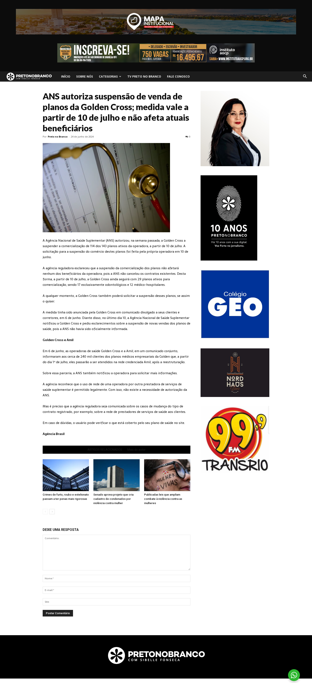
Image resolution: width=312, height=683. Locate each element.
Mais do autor (136, 449)
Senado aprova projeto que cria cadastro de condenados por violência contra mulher (113, 499)
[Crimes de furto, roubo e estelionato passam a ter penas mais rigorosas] (66, 475)
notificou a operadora (113, 373)
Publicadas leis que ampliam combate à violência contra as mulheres (163, 499)
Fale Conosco (178, 76)
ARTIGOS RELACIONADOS (104, 449)
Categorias (108, 76)
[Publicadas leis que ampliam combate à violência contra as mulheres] (167, 475)
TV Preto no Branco (144, 76)
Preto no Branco (57, 136)
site (181, 422)
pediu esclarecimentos (98, 323)
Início (65, 76)
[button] (305, 76)
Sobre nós (84, 76)
